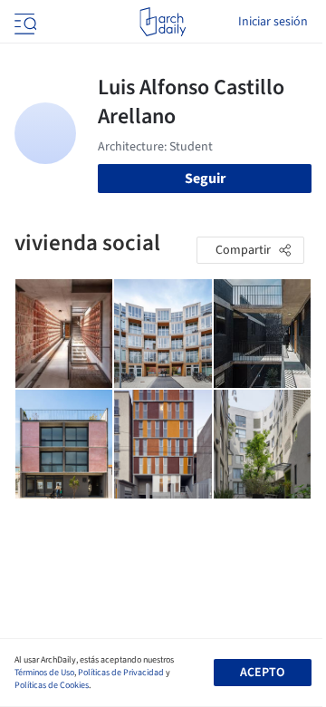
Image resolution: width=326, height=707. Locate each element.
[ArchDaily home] (162, 21)
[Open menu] (23, 21)
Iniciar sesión (273, 21)
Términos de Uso (44, 672)
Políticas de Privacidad (121, 672)
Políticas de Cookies (51, 685)
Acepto (262, 672)
